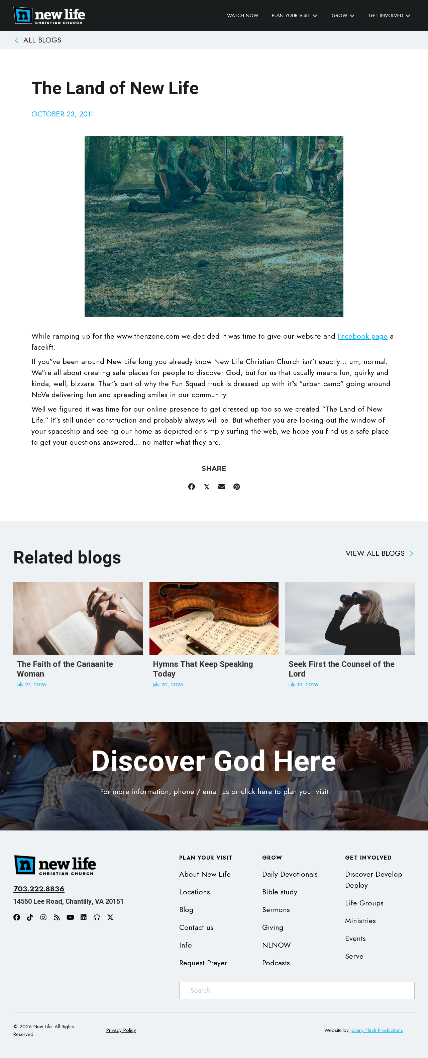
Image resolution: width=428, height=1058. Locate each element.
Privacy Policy (121, 1030)
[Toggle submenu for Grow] (352, 15)
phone (184, 791)
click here (256, 791)
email (211, 791)
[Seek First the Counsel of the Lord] (350, 638)
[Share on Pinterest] (236, 486)
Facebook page (363, 336)
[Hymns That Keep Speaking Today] (214, 638)
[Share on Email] (221, 486)
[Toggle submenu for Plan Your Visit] (315, 15)
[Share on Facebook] (191, 486)
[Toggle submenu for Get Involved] (408, 15)
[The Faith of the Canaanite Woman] (78, 638)
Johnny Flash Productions (376, 1030)
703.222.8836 (39, 888)
